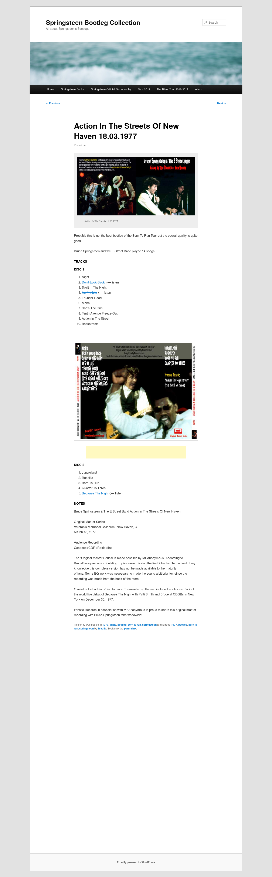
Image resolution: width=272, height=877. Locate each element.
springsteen (149, 624)
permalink (130, 628)
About (198, 89)
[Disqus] (136, 689)
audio (113, 624)
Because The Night (95, 493)
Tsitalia (102, 628)
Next (221, 103)
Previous (53, 103)
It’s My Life (89, 292)
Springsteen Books (72, 89)
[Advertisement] (136, 452)
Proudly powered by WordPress (136, 862)
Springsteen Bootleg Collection (93, 22)
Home (50, 89)
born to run (134, 624)
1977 (105, 624)
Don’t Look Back (93, 282)
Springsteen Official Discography (111, 89)
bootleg (122, 624)
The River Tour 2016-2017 (172, 89)
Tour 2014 (144, 89)
